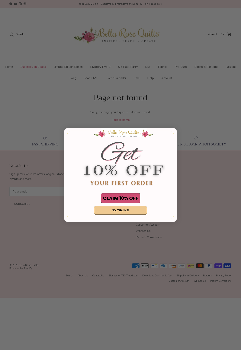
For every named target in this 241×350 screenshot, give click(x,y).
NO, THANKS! (120, 210)
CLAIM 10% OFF (120, 198)
